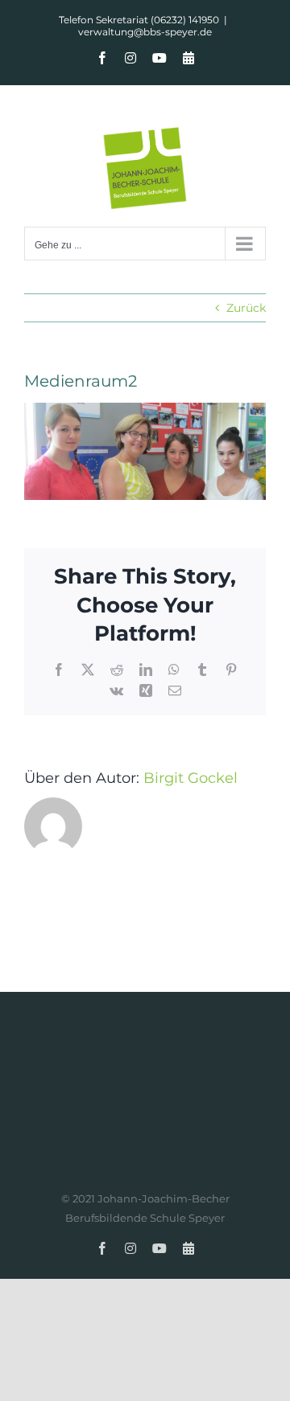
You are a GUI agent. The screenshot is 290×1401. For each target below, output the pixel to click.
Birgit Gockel (190, 778)
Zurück (246, 308)
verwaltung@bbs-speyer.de (145, 32)
